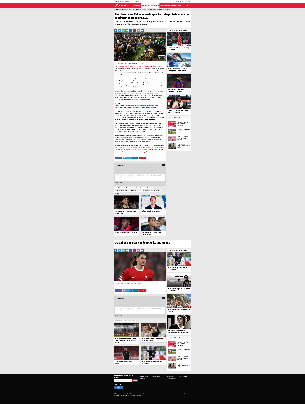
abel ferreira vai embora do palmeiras (144, 188)
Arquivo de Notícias (183, 376)
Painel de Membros (171, 378)
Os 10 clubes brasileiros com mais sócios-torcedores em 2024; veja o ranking (125, 340)
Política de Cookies (182, 394)
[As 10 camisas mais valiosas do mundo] (126, 352)
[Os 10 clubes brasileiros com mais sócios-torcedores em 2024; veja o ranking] (126, 330)
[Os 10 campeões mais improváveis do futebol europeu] (153, 330)
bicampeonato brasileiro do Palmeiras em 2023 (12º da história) (137, 67)
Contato (174, 394)
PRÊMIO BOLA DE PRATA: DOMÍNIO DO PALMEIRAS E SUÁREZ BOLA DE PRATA (136, 105)
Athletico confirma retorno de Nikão (126, 232)
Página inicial (117, 9)
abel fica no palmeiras (130, 188)
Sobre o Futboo (166, 394)
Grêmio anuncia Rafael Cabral (151, 211)
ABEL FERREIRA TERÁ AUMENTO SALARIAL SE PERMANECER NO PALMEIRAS (136, 107)
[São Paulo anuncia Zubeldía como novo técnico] (126, 202)
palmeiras (117, 193)
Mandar (135, 380)
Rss (189, 394)
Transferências (124, 9)
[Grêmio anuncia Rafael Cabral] (153, 202)
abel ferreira (120, 188)
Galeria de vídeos (156, 376)
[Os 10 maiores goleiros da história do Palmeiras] (153, 352)
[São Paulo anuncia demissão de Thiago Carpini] (153, 223)
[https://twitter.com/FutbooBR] (118, 387)
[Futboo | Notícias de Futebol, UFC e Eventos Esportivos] (122, 5)
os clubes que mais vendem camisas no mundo (125, 320)
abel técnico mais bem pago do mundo (151, 190)
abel (116, 188)
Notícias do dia (170, 376)
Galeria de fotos (144, 376)
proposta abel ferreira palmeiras (122, 190)
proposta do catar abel (136, 190)
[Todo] (182, 5)
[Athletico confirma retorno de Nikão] (126, 223)
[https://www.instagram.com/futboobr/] (121, 387)
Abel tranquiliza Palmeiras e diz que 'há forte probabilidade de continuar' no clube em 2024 (150, 9)
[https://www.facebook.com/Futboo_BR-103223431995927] (115, 387)
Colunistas (142, 378)
